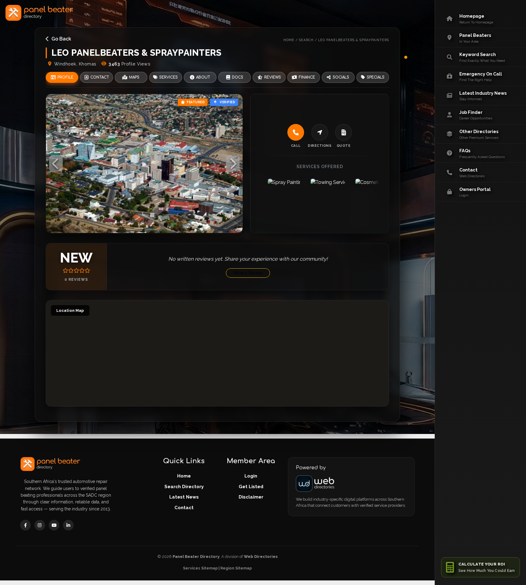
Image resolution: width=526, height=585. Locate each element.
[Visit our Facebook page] (25, 525)
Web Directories (261, 556)
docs (237, 77)
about (203, 77)
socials (341, 77)
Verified (227, 102)
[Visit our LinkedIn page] (68, 525)
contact (99, 77)
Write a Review (247, 272)
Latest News (184, 497)
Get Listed (251, 486)
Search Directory (184, 486)
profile (65, 77)
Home (184, 476)
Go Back (61, 39)
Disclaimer (251, 497)
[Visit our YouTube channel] (54, 525)
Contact (184, 507)
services (168, 77)
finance (307, 77)
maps (134, 77)
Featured (196, 102)
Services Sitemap (200, 568)
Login (250, 476)
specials (375, 77)
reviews (272, 77)
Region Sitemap (236, 568)
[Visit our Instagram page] (39, 525)
